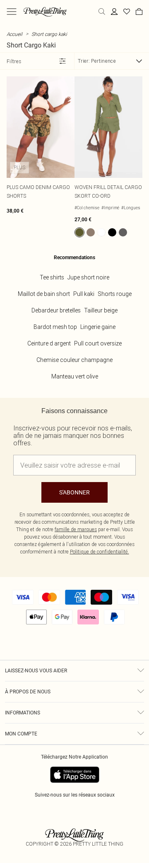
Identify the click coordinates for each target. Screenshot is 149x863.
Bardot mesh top (55, 327)
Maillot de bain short (44, 294)
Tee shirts (52, 277)
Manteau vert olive (74, 376)
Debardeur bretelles (56, 310)
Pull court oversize (98, 343)
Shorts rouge (115, 294)
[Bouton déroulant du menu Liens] (12, 12)
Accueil (14, 34)
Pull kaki (83, 294)
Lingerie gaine (97, 327)
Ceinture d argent (49, 343)
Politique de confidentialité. (99, 552)
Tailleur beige (101, 310)
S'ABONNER (74, 492)
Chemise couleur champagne (74, 360)
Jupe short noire (88, 277)
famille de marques (76, 529)
